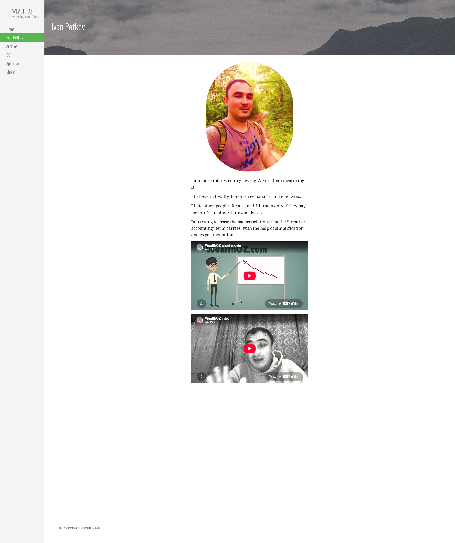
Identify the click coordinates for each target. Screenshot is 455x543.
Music (10, 72)
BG (8, 55)
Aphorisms (13, 63)
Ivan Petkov (14, 37)
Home (10, 29)
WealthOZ (22, 11)
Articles (11, 46)
